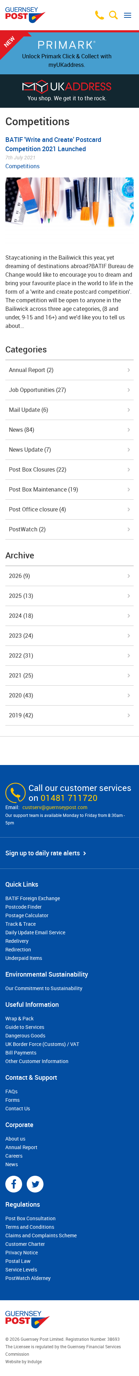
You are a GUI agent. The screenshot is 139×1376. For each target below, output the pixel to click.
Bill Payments (20, 1052)
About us (15, 1138)
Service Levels (21, 1269)
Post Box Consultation (30, 1218)
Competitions (22, 166)
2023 (21, 635)
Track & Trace (20, 923)
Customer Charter (25, 1243)
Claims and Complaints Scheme (41, 1235)
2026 (19, 576)
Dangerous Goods (25, 1035)
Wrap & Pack (19, 1018)
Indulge (34, 1361)
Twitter (35, 1184)
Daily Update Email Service (35, 932)
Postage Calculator (26, 915)
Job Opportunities (37, 390)
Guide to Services (24, 1027)
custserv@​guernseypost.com (54, 807)
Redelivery (17, 940)
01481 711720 (69, 797)
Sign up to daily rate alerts (42, 853)
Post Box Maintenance (43, 489)
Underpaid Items (23, 958)
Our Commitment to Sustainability (43, 988)
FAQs (11, 1091)
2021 (21, 675)
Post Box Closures (37, 469)
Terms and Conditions (29, 1226)
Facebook (13, 1184)
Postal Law (18, 1261)
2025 (21, 596)
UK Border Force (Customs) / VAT (42, 1044)
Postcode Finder (23, 906)
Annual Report (31, 370)
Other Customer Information (36, 1061)
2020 (21, 695)
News (21, 430)
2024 (21, 616)
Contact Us (17, 1108)
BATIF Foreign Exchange (32, 898)
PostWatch (27, 529)
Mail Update (28, 410)
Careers (13, 1155)
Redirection (18, 949)
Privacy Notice (21, 1252)
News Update (30, 449)
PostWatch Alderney (28, 1278)
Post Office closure (37, 509)
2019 (21, 715)
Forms (12, 1099)
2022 (21, 655)
